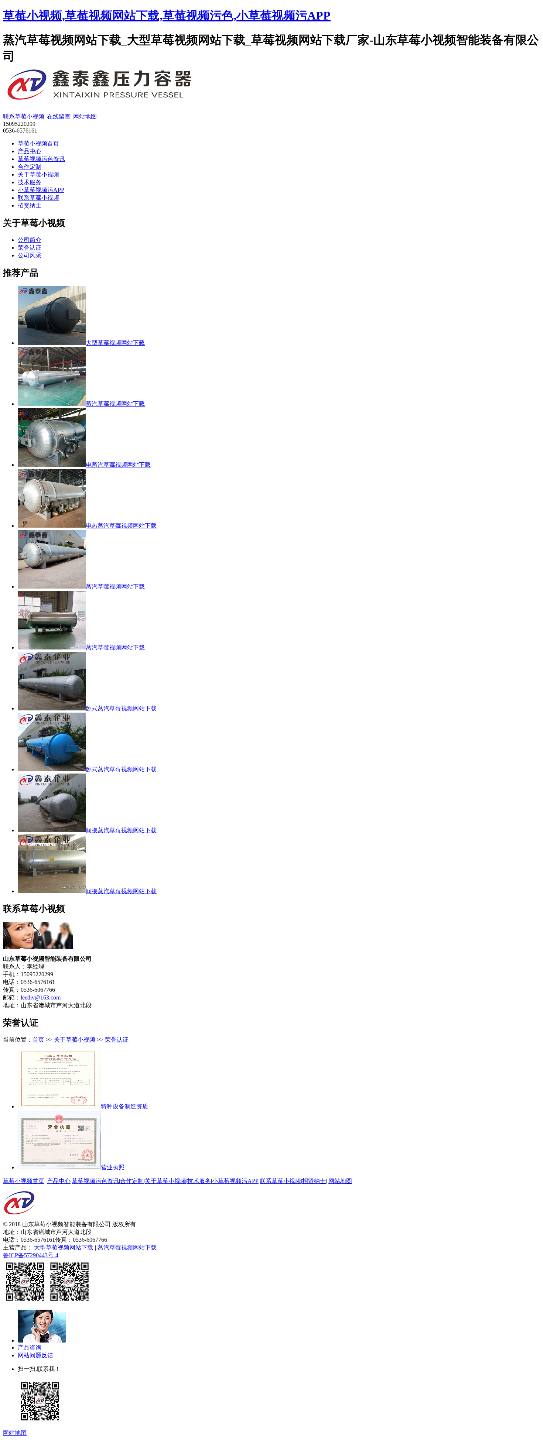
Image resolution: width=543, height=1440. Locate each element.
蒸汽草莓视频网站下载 (127, 1247)
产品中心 (29, 151)
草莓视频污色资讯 (41, 159)
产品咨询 (29, 1347)
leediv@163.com (41, 997)
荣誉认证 (29, 247)
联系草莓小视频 (23, 116)
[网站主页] (19, 1219)
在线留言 (59, 116)
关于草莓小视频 (38, 174)
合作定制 (29, 167)
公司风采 (29, 255)
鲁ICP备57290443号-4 (30, 1255)
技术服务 (29, 182)
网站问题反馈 (35, 1355)
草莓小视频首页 (38, 143)
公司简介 (29, 240)
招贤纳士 (29, 205)
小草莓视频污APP (41, 190)
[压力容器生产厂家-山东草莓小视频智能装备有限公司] (121, 101)
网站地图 (85, 116)
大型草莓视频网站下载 (63, 1247)
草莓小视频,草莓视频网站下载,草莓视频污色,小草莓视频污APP (167, 15)
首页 (38, 1039)
